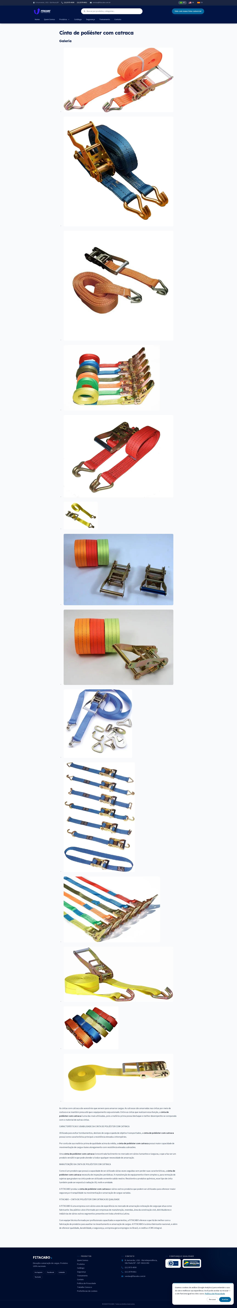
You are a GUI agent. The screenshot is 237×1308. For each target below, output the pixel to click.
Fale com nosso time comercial (188, 11)
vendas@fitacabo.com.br (101, 3)
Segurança (90, 19)
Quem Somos (49, 19)
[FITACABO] (42, 11)
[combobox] (112, 11)
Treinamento (104, 19)
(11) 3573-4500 (69, 3)
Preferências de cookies (87, 1291)
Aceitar (225, 1299)
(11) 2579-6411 (82, 3)
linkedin (62, 1272)
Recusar (212, 1299)
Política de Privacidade (86, 1283)
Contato (117, 19)
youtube (38, 1277)
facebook (50, 1272)
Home (37, 19)
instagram (38, 1272)
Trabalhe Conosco (84, 1287)
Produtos (63, 19)
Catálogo (78, 19)
